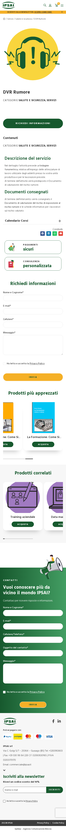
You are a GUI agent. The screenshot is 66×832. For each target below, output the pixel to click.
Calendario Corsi (16, 220)
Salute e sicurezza (23, 19)
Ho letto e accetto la (25, 364)
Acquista (43, 444)
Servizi (10, 19)
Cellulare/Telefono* (13, 634)
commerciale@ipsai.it (20, 765)
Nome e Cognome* (13, 293)
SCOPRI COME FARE (43, 12)
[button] (44, 5)
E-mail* (7, 306)
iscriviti (54, 789)
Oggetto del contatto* (15, 648)
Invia (33, 377)
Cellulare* (8, 319)
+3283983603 (56, 751)
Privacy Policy (37, 364)
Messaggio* (9, 333)
